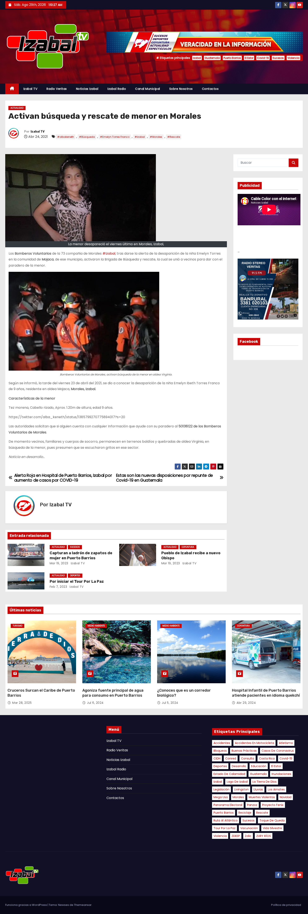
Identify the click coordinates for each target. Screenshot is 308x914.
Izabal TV (30, 89)
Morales (238, 797)
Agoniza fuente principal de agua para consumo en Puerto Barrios (113, 693)
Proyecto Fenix (272, 805)
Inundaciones (281, 774)
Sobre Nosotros (181, 89)
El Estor (249, 58)
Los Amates (276, 789)
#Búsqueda (87, 137)
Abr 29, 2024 (246, 703)
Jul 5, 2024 (170, 703)
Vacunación (249, 828)
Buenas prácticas (244, 751)
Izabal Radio (116, 89)
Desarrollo (239, 766)
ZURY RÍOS (263, 836)
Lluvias (258, 789)
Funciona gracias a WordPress (26, 905)
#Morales (156, 137)
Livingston (241, 789)
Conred (230, 758)
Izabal (197, 58)
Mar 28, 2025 (22, 703)
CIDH (217, 758)
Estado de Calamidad (229, 774)
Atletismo (286, 743)
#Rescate (173, 137)
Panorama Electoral (228, 805)
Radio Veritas (57, 89)
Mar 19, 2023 (59, 563)
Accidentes (222, 743)
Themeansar (83, 905)
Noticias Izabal (87, 89)
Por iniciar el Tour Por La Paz (77, 581)
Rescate (262, 813)
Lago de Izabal (237, 782)
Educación (258, 766)
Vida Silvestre (272, 828)
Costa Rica (267, 758)
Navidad (285, 797)
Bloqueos (220, 751)
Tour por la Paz (225, 828)
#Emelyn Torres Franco (114, 137)
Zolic (248, 836)
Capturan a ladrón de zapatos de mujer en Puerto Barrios (81, 555)
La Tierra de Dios (264, 782)
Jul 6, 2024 (95, 703)
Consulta (247, 758)
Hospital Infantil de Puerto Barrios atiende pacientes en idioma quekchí (266, 693)
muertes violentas (262, 797)
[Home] (12, 89)
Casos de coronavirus (277, 751)
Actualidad (16, 108)
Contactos (210, 89)
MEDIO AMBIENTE (96, 625)
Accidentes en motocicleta (254, 743)
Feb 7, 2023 (58, 587)
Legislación (221, 789)
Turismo (17, 625)
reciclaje (244, 813)
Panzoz (252, 805)
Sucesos (278, 58)
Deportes (220, 766)
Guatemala (212, 58)
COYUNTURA (188, 547)
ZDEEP (236, 836)
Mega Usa (221, 797)
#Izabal (140, 137)
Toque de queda (272, 820)
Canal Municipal (147, 89)
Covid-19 (263, 58)
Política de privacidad (286, 905)
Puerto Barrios (232, 58)
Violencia (293, 58)
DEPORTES (75, 575)
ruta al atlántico (226, 820)
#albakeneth (65, 137)
